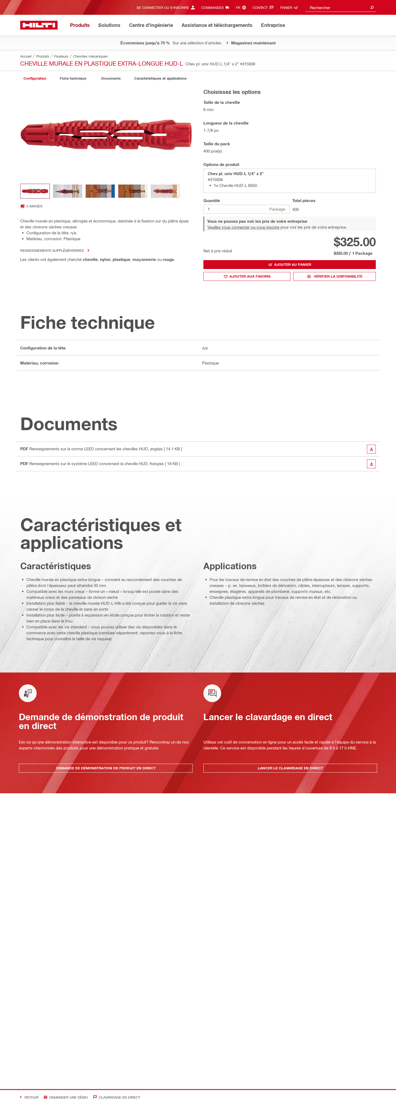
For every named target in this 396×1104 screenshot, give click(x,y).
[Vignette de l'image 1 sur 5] (35, 191)
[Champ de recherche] (372, 7)
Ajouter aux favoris (250, 276)
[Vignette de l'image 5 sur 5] (165, 191)
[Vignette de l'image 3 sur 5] (100, 191)
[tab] (35, 78)
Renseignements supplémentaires (52, 250)
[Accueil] (39, 25)
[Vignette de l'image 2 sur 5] (67, 191)
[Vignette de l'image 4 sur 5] (133, 191)
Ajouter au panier (292, 264)
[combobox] (341, 7)
